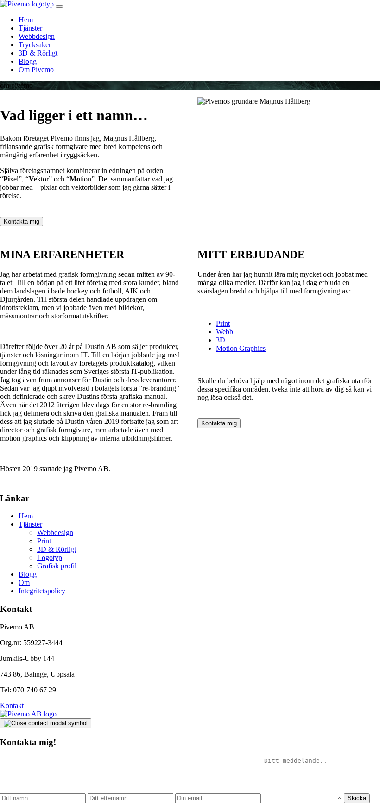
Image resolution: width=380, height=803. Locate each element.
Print (223, 323)
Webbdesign (37, 36)
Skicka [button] (357, 798)
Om (24, 582)
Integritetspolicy (42, 591)
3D (220, 340)
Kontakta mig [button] (21, 221)
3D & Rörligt (38, 53)
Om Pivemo (36, 70)
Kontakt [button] (12, 706)
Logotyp (49, 557)
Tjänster (30, 28)
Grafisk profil (56, 566)
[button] (59, 6)
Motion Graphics (241, 348)
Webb (224, 332)
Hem (26, 20)
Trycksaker (35, 45)
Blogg (28, 61)
